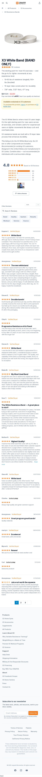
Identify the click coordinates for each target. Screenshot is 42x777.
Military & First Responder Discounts (15, 662)
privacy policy (33, 716)
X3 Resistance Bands (12, 12)
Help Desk (6, 654)
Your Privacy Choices (21, 735)
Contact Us (6, 687)
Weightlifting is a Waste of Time (13, 640)
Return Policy (22, 731)
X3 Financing (7, 665)
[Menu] (3, 3)
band (5, 217)
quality (13, 217)
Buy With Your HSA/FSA (10, 669)
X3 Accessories (26, 8)
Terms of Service (17, 728)
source (26, 221)
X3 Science (6, 647)
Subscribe (33, 713)
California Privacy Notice (21, 739)
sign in (23, 104)
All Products (12, 8)
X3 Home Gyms (7, 618)
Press (4, 683)
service (16, 221)
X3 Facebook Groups (9, 676)
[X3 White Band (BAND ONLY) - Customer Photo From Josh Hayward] (20, 185)
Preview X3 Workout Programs (13, 644)
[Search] (6, 3)
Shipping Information (9, 658)
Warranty (34, 731)
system (23, 217)
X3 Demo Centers (8, 680)
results (33, 217)
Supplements (7, 626)
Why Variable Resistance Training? (14, 636)
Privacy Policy (10, 731)
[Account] (39, 3)
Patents (28, 728)
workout (6, 221)
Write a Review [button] (22, 193)
